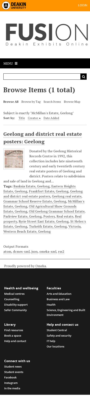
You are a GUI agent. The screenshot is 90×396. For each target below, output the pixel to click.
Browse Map (72, 102)
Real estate (65, 216)
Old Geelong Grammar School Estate (57, 211)
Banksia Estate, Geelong (31, 186)
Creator (33, 118)
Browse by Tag (31, 102)
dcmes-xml (21, 251)
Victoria (74, 226)
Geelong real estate (66, 196)
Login (82, 5)
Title (22, 118)
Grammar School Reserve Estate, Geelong (34, 201)
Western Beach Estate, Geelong (27, 231)
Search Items (52, 102)
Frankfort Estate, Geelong (48, 191)
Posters (49, 216)
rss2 (61, 251)
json (34, 251)
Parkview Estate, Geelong (22, 216)
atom (7, 251)
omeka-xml (47, 251)
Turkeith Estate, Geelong (48, 226)
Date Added (51, 118)
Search (83, 76)
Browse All (10, 102)
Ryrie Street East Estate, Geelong (44, 221)
